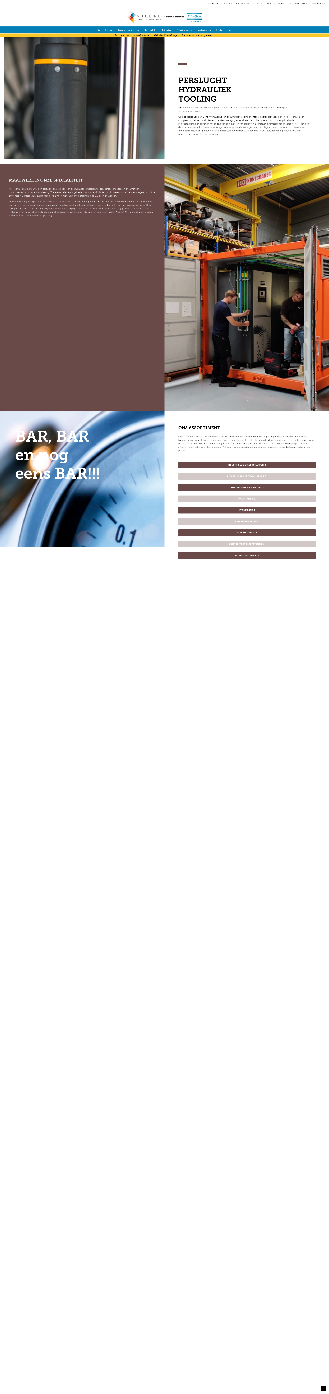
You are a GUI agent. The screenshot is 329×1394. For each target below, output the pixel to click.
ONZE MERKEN (213, 3)
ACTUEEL (270, 3)
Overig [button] (219, 30)
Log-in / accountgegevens (298, 3)
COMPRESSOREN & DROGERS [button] (246, 487)
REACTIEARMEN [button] (245, 533)
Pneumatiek (150, 30)
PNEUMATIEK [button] (245, 499)
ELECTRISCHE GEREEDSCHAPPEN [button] (245, 476)
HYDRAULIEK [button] (246, 510)
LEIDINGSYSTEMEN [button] (245, 555)
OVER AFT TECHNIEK (254, 3)
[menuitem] (214, 3)
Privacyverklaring (317, 3)
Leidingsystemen (205, 30)
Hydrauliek (166, 30)
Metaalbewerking (184, 30)
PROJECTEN (227, 3)
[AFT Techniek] (164, 16)
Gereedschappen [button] (104, 30)
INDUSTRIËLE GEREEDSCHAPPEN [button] (245, 465)
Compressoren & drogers (128, 30)
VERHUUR (239, 3)
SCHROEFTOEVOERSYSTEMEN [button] (245, 544)
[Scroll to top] (323, 1388)
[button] (231, 29)
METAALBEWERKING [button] (246, 521)
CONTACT (281, 3)
